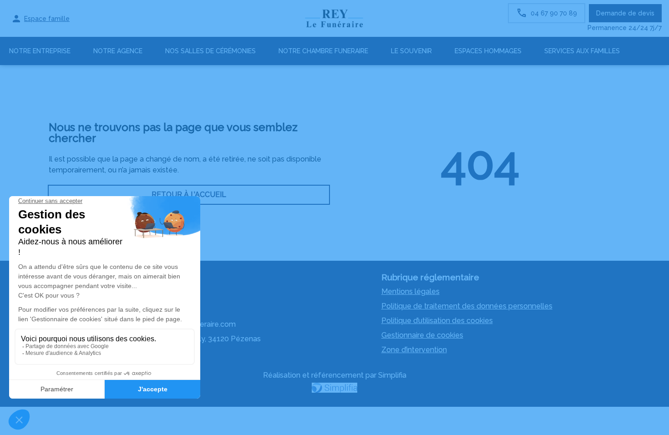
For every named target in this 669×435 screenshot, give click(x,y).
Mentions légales (410, 291)
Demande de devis (625, 13)
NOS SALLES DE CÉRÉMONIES (210, 51)
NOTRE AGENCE (117, 51)
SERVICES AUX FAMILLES (582, 51)
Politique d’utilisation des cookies (437, 320)
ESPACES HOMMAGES (488, 51)
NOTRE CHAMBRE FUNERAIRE (323, 51)
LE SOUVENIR (411, 51)
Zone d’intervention (414, 349)
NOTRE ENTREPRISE (40, 51)
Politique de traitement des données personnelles (466, 306)
